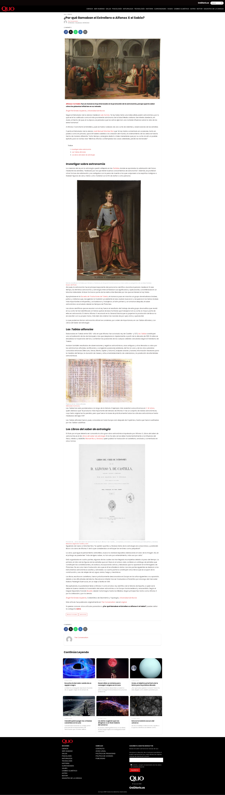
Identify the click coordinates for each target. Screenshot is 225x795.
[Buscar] (222, 3)
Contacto (100, 748)
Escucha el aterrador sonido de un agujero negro (78, 684)
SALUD (108, 9)
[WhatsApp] (75, 32)
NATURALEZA (128, 9)
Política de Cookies (104, 756)
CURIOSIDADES (160, 9)
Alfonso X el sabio (72, 614)
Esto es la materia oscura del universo (143, 722)
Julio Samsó (105, 115)
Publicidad (100, 758)
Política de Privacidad (105, 753)
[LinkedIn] (80, 32)
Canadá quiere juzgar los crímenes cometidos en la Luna (78, 722)
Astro (193, 9)
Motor (200, 9)
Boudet (89, 591)
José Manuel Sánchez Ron (103, 131)
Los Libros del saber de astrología (83, 155)
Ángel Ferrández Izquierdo (76, 111)
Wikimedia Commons (73, 406)
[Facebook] (66, 32)
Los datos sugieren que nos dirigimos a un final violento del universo (109, 723)
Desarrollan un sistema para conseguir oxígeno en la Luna (109, 684)
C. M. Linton (150, 408)
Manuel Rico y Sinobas (94, 438)
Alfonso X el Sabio (73, 104)
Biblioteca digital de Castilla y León (77, 544)
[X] (71, 32)
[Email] (85, 32)
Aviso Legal (101, 751)
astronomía (83, 614)
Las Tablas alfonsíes (79, 152)
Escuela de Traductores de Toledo (94, 296)
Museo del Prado (71, 285)
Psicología (117, 9)
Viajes (170, 9)
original (124, 602)
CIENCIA (89, 9)
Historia (149, 9)
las (142, 334)
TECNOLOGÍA (139, 9)
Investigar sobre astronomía (81, 149)
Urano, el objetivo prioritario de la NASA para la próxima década (145, 684)
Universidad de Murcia (96, 111)
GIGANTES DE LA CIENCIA (214, 9)
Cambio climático (181, 9)
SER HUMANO (99, 9)
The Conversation (73, 21)
